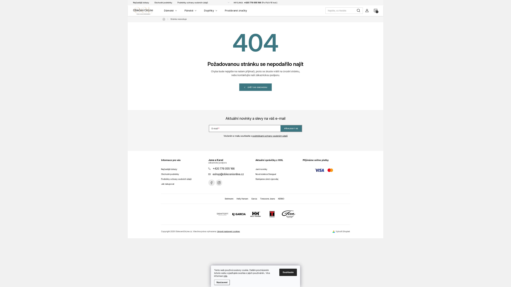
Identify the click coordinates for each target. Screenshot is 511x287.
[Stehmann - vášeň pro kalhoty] (222, 214)
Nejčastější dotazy (141, 2)
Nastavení (222, 282)
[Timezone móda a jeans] (272, 214)
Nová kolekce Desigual (266, 174)
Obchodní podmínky (163, 2)
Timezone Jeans (267, 199)
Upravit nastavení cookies (228, 231)
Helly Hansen (242, 199)
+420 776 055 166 (224, 168)
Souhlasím (288, 272)
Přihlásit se (291, 128)
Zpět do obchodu (257, 87)
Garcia (254, 199)
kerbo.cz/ (219, 183)
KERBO (281, 199)
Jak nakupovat (167, 184)
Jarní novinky (261, 169)
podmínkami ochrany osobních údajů (270, 136)
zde (225, 276)
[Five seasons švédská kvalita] (288, 214)
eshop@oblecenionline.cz (228, 174)
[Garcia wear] (239, 214)
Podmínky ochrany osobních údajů (193, 2)
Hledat (359, 10)
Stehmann (229, 199)
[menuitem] (170, 10)
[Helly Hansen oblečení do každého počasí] (255, 214)
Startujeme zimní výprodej (267, 179)
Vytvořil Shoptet (343, 231)
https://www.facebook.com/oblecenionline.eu (211, 183)
